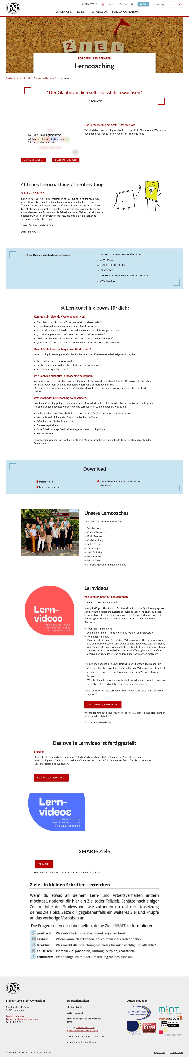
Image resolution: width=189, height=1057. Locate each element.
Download (106, 259)
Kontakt (112, 4)
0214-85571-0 (91, 4)
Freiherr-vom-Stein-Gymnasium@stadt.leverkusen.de (22, 1017)
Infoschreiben (46, 481)
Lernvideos (106, 270)
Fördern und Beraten (44, 78)
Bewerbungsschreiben (50, 487)
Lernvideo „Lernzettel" (103, 704)
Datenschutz (176, 1052)
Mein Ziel (44, 864)
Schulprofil (24, 78)
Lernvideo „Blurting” (51, 777)
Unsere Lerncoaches (112, 264)
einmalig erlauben (33, 160)
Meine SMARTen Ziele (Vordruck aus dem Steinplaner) (120, 483)
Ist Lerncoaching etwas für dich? (120, 254)
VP (132, 4)
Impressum (159, 1052)
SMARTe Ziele (107, 280)
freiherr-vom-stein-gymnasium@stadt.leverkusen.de (82, 1029)
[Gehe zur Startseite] (13, 8)
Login (143, 4)
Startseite (10, 78)
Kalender (123, 4)
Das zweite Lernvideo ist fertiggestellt (124, 275)
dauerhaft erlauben (66, 160)
